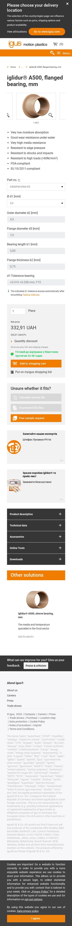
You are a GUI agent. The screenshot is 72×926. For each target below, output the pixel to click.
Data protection (18, 706)
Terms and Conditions (21, 714)
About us (12, 675)
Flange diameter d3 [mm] (23, 228)
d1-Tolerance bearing (20, 276)
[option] (36, 106)
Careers (11, 680)
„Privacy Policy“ (40, 876)
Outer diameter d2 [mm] (22, 213)
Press (10, 685)
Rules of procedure (20, 710)
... (22, 67)
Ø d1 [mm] (13, 196)
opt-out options (33, 884)
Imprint (37, 710)
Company (29, 699)
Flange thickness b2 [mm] (23, 260)
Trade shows (14, 691)
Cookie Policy (37, 706)
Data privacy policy (27, 896)
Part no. (12, 180)
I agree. (36, 903)
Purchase (31, 703)
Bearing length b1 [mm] (22, 244)
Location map (48, 703)
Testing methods (31, 295)
